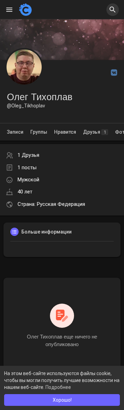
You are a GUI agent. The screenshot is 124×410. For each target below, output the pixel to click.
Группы (38, 132)
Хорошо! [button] (62, 400)
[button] (112, 9)
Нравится (65, 132)
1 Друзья (28, 155)
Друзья (94, 132)
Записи (15, 132)
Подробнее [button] (58, 387)
